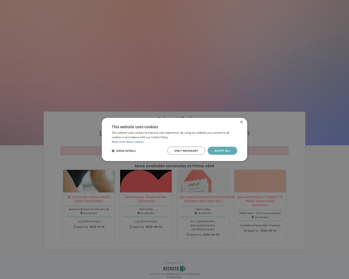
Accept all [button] (222, 150)
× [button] (241, 122)
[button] (124, 151)
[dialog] (174, 139)
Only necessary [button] (186, 150)
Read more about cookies (128, 141)
